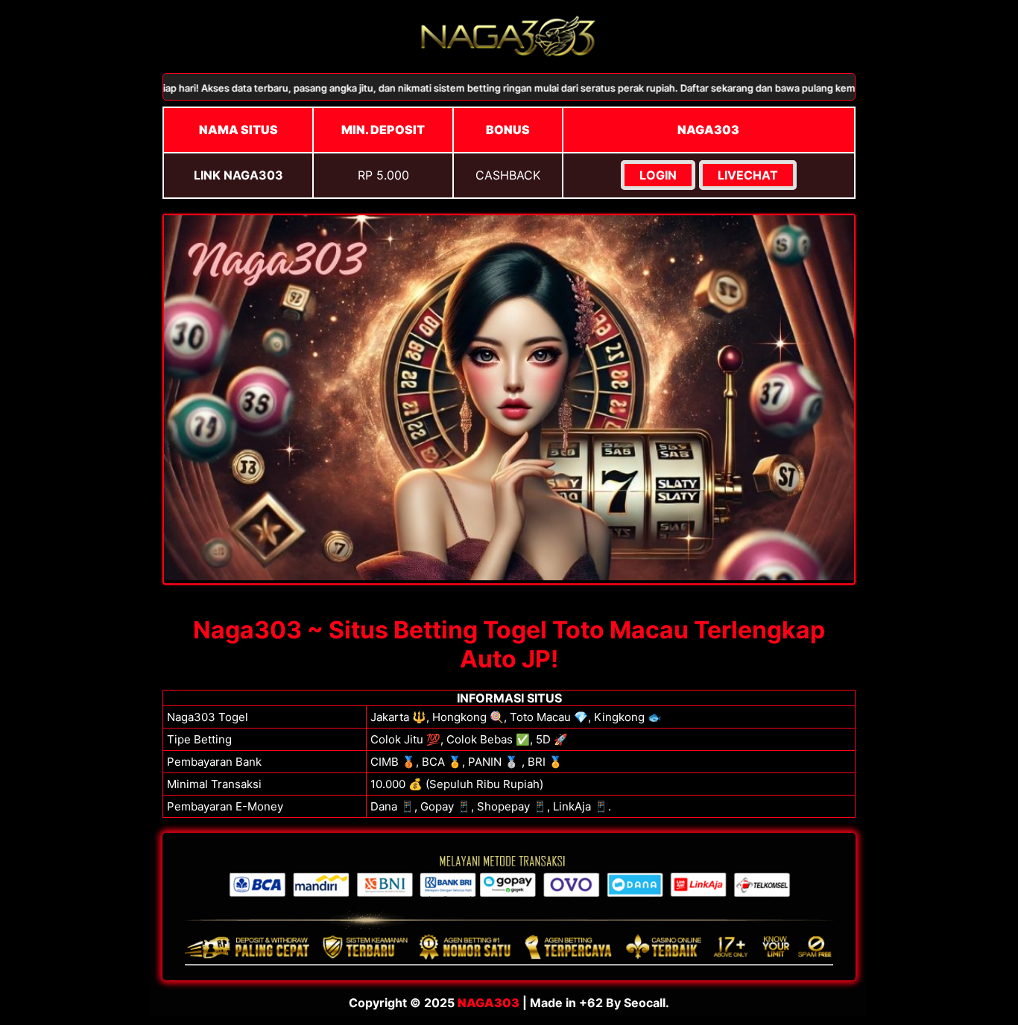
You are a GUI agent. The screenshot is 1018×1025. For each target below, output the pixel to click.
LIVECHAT (748, 175)
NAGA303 (488, 1002)
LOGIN (658, 175)
